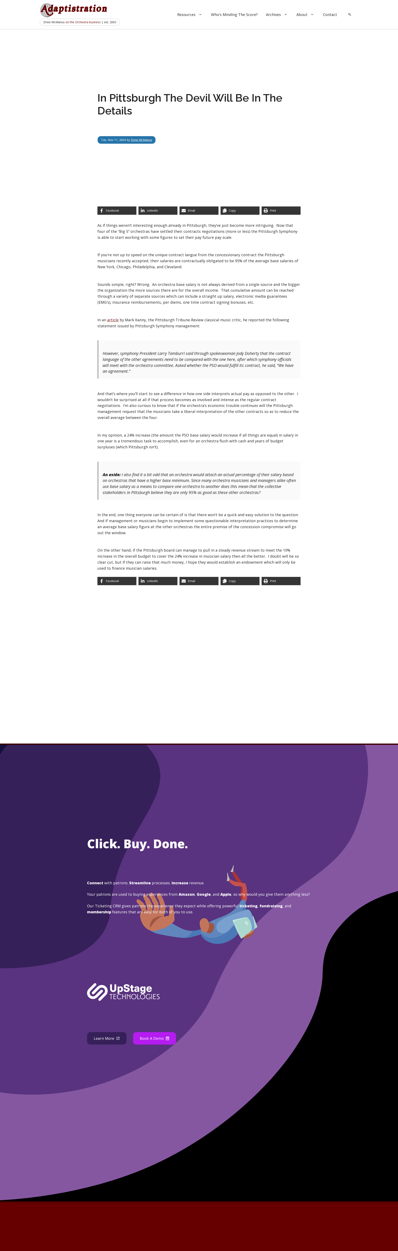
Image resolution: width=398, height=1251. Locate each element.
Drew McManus (141, 140)
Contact (330, 14)
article (113, 319)
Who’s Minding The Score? (234, 14)
